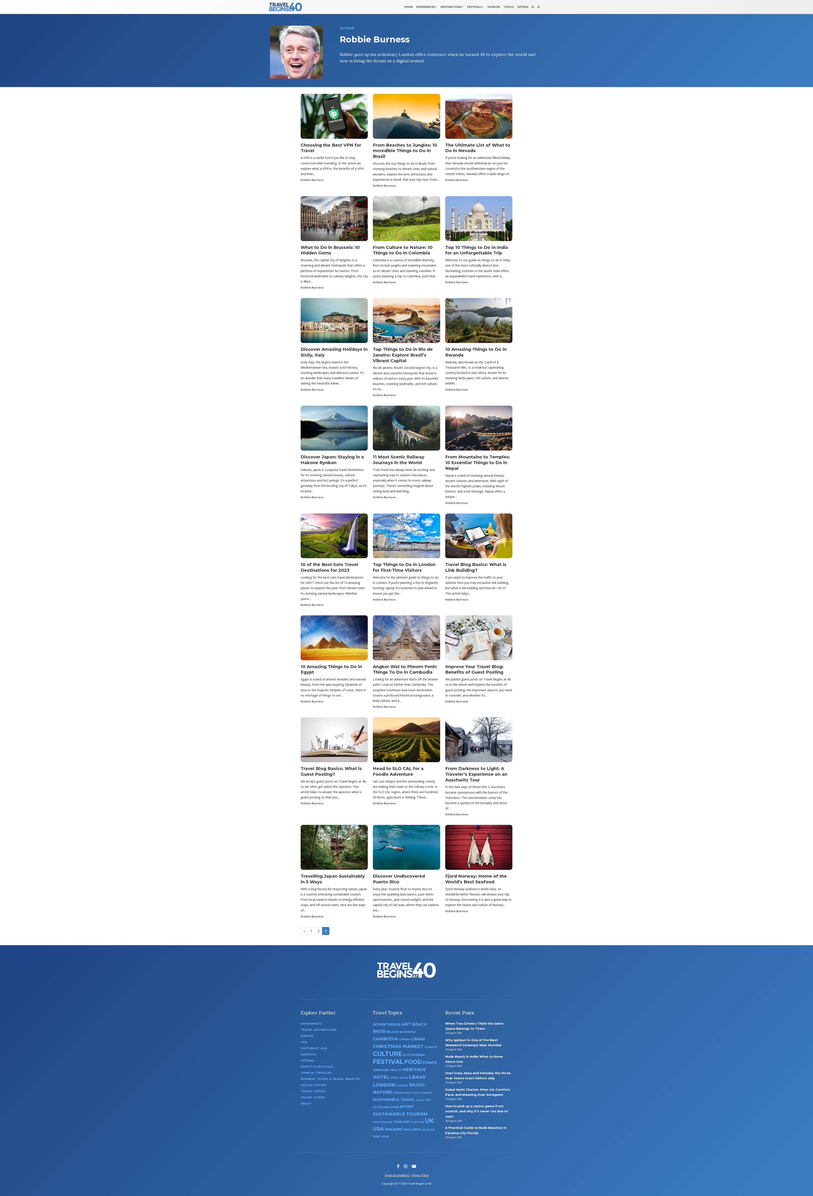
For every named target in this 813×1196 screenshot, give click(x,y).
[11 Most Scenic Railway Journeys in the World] (406, 429)
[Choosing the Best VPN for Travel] (334, 117)
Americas (308, 1054)
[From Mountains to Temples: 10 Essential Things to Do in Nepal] (478, 429)
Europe (307, 1036)
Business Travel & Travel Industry (330, 1079)
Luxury (402, 1085)
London (384, 1085)
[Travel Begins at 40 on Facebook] (398, 1166)
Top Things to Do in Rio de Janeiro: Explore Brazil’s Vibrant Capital (403, 355)
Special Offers (313, 1085)
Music (417, 1085)
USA (378, 1129)
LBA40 (417, 1077)
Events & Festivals (317, 1066)
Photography (422, 1092)
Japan (404, 1078)
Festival (388, 1061)
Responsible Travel (394, 1099)
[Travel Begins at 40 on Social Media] (538, 7)
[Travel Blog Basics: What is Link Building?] (478, 537)
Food (413, 1061)
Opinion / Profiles (316, 1072)
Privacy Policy (420, 1175)
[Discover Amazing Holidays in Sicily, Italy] (334, 321)
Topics (508, 6)
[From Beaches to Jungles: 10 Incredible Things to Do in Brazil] (406, 117)
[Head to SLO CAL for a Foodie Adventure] (406, 741)
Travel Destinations (318, 1029)
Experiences (425, 6)
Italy (394, 1077)
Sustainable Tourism (400, 1114)
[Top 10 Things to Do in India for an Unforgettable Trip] (478, 220)
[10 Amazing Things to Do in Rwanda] (478, 321)
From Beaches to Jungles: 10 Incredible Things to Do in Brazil (405, 151)
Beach (419, 1024)
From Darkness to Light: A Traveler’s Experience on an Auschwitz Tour (476, 774)
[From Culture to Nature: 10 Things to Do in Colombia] (406, 220)
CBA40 (418, 1039)
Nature (382, 1092)
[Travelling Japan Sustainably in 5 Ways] (334, 848)
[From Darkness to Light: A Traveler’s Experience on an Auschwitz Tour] (478, 741)
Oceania (307, 1060)
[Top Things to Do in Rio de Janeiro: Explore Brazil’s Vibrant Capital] (406, 321)
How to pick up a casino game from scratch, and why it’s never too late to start (476, 1111)
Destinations (451, 6)
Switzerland (382, 1122)
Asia (304, 1042)
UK (429, 1120)
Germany (381, 1070)
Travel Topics (313, 1091)
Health (396, 1070)
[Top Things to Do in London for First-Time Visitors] (406, 537)
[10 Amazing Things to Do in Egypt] (334, 639)
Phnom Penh (402, 1092)
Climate (430, 1047)
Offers (522, 6)
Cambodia (385, 1038)
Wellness (412, 1129)
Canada (405, 1039)
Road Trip (423, 1100)
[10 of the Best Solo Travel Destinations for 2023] (334, 537)
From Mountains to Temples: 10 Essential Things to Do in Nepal (477, 462)
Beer (379, 1031)
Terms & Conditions (396, 1175)
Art (406, 1024)
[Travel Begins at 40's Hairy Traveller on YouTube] (414, 1166)
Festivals (474, 6)
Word (385, 1136)
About (306, 1103)
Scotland (381, 1107)
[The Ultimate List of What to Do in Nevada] (478, 117)
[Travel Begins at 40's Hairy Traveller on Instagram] (405, 1166)
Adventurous (387, 1025)
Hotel (381, 1077)
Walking (394, 1129)
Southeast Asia (314, 1048)
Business (408, 1032)
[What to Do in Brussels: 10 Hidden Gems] (334, 220)
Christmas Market (398, 1046)
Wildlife (428, 1129)
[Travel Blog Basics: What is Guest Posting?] (334, 741)
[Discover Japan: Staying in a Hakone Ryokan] (334, 429)
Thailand (401, 1122)
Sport (407, 1106)
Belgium (392, 1032)
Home (408, 6)
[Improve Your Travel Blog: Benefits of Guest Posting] (478, 639)
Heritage (414, 1069)
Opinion (493, 6)
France (430, 1063)
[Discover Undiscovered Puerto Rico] (406, 848)
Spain (394, 1107)
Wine (376, 1136)
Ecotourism (413, 1055)
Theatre (417, 1122)
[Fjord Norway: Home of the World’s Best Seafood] (478, 848)
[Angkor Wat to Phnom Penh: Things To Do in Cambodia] (406, 639)
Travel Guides (313, 1097)
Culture (387, 1053)
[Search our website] (533, 7)
